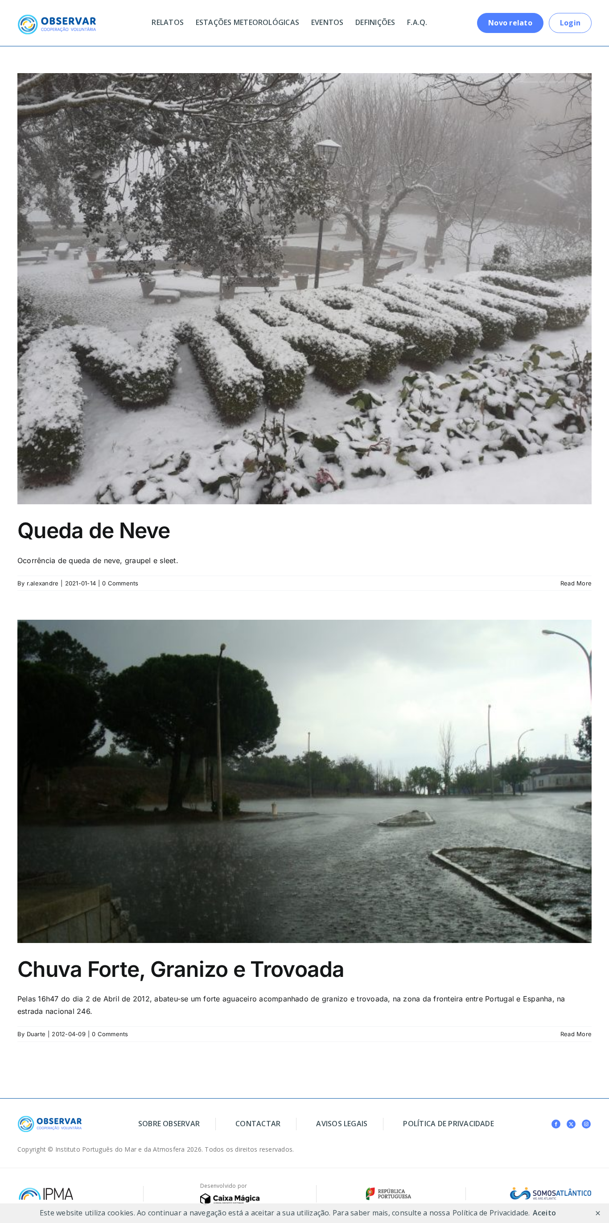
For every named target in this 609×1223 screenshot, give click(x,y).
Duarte (36, 1034)
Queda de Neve (93, 530)
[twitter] (571, 1124)
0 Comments (120, 583)
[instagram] (586, 1124)
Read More (576, 583)
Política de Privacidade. (491, 1213)
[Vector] (229, 1196)
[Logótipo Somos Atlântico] (551, 1190)
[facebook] (555, 1124)
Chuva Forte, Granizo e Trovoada (181, 969)
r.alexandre (43, 583)
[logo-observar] (56, 17)
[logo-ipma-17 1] (45, 1189)
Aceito (544, 1213)
